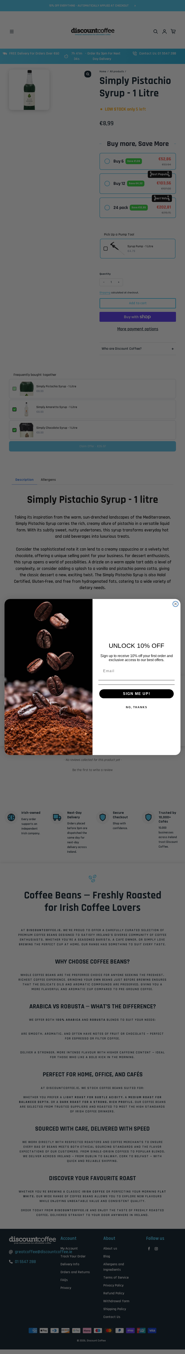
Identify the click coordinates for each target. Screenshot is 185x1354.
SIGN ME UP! (136, 694)
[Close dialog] (175, 604)
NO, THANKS (136, 707)
